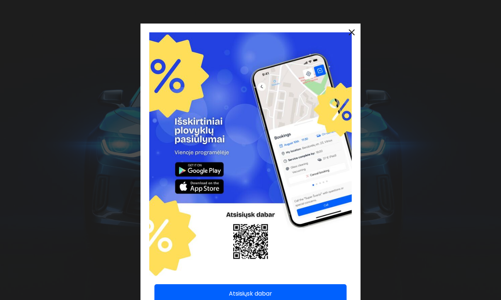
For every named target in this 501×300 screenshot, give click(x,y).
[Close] (352, 32)
